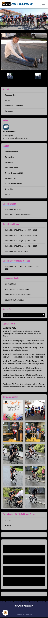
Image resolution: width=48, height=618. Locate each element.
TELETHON (9, 520)
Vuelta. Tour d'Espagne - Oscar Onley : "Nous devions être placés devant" (24, 348)
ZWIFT (7, 194)
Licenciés (9, 189)
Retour (24, 76)
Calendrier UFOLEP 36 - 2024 (16, 251)
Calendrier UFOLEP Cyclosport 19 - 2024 (21, 241)
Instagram (9, 111)
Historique (9, 162)
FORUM (8, 526)
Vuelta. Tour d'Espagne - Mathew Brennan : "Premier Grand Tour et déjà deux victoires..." (23, 369)
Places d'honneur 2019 (14, 184)
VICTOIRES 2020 (11, 168)
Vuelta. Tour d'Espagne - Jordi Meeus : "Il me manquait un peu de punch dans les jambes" (23, 341)
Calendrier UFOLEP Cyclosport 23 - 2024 (21, 235)
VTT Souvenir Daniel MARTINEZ (17, 289)
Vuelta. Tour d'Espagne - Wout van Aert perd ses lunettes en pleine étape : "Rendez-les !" (24, 355)
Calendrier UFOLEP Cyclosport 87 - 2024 (21, 230)
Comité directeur (11, 152)
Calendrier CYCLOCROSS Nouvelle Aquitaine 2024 (22, 268)
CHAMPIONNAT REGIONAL (14, 300)
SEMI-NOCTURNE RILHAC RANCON (18, 295)
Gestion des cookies (24, 615)
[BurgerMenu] (43, 4)
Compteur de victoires (14, 106)
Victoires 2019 (10, 178)
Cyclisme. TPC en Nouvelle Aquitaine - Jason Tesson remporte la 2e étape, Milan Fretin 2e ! (24, 386)
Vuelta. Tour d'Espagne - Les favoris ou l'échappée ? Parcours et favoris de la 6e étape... (22, 333)
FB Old (7, 100)
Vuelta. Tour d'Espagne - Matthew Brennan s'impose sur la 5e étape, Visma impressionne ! (24, 377)
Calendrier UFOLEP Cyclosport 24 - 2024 (21, 246)
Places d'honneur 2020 (14, 173)
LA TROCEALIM (10, 284)
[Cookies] (5, 613)
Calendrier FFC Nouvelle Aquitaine (18, 215)
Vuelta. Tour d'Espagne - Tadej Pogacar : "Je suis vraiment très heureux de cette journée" (24, 362)
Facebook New (11, 95)
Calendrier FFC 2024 (13, 209)
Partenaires (9, 157)
